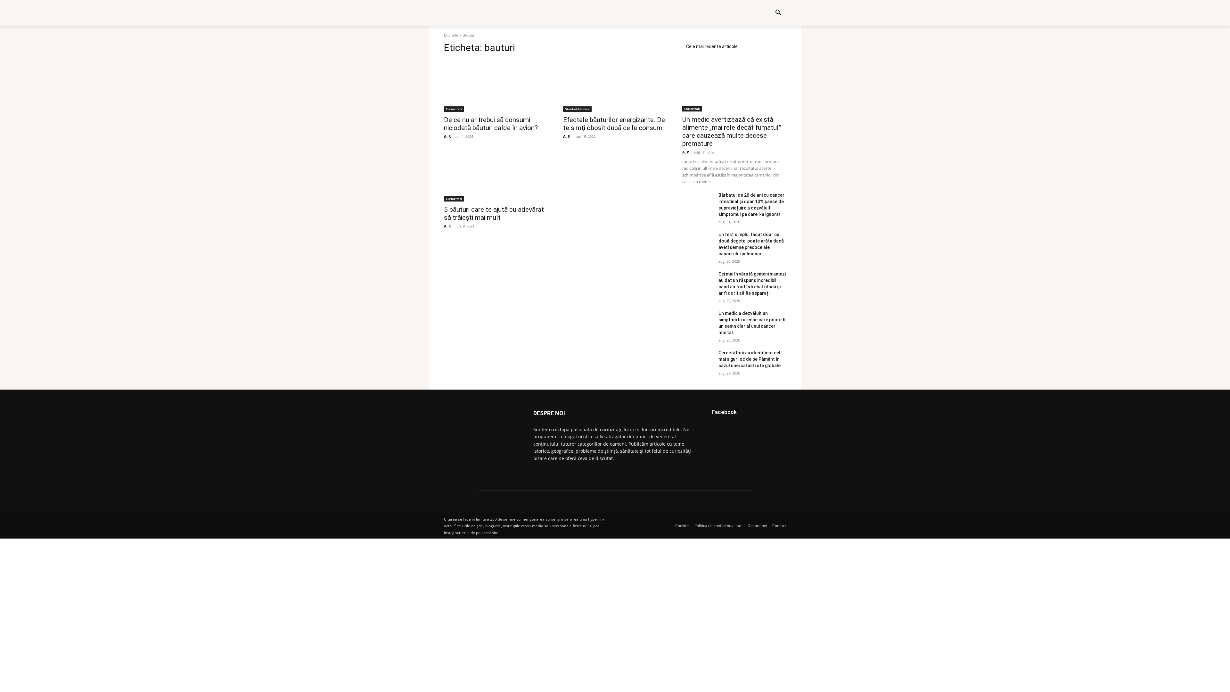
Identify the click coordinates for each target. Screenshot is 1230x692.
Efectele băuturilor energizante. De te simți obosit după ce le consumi (614, 124)
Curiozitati (454, 109)
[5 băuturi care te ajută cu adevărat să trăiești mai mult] (496, 176)
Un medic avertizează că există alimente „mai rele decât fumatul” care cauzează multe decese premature (731, 131)
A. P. (447, 136)
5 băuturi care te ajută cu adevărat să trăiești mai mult (494, 213)
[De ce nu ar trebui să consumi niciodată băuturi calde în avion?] (496, 86)
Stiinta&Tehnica (577, 109)
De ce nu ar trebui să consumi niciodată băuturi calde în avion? (491, 124)
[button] (778, 13)
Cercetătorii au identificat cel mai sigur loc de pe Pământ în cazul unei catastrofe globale (749, 359)
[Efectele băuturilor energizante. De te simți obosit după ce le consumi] (615, 86)
